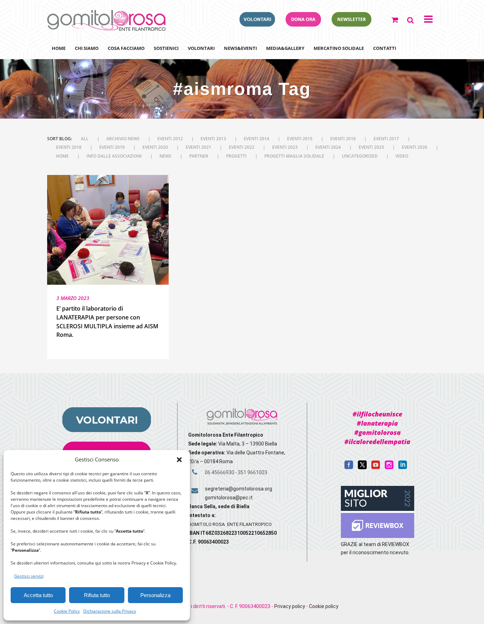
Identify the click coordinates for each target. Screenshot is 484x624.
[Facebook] (348, 467)
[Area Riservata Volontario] (257, 24)
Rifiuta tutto (97, 595)
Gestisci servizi (29, 576)
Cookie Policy (67, 611)
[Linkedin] (402, 467)
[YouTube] (375, 467)
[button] (179, 459)
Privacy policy (289, 606)
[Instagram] (389, 467)
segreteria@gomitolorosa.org (238, 489)
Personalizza (155, 595)
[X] (362, 467)
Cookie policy (323, 606)
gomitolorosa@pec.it (229, 497)
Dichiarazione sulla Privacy (109, 611)
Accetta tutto (38, 595)
